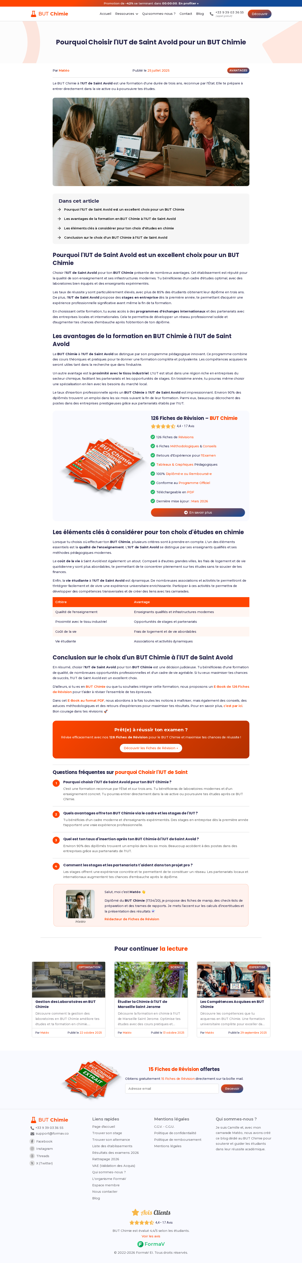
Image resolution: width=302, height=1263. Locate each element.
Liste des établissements (112, 1146)
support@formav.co (52, 1133)
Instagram (44, 1149)
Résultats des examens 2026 (115, 1153)
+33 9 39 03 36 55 (48, 1128)
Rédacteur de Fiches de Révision (132, 919)
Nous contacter (104, 1192)
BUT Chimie (95, 687)
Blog (96, 1198)
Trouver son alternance (111, 1140)
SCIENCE (176, 967)
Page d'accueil (103, 1127)
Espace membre (106, 1185)
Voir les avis (151, 1236)
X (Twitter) (44, 1163)
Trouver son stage (107, 1133)
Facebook (44, 1141)
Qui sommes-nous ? (109, 1172)
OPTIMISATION (89, 967)
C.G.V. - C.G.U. (164, 1127)
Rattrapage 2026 (105, 1159)
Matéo (64, 70)
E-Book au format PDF (86, 701)
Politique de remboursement (177, 1140)
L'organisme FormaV (109, 1179)
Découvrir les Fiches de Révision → (151, 748)
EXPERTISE (257, 967)
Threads (42, 1156)
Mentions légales (168, 1146)
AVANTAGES (238, 70)
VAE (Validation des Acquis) (113, 1166)
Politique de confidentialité (175, 1133)
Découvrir (260, 14)
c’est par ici (233, 706)
